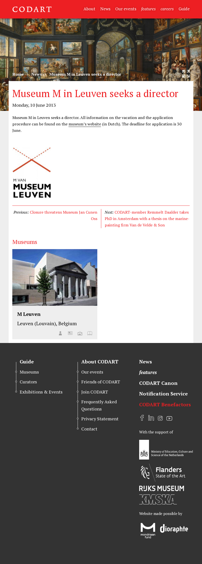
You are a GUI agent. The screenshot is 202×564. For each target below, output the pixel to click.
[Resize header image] (186, 73)
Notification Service (163, 393)
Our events (125, 9)
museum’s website (84, 124)
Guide (184, 9)
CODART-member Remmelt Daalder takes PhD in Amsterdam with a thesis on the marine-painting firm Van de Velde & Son (147, 218)
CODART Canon (158, 383)
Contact (89, 429)
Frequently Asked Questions (99, 405)
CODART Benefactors (165, 404)
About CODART (99, 361)
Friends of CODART (100, 382)
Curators (28, 382)
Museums (29, 372)
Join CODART (94, 392)
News (105, 9)
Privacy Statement (99, 419)
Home (18, 74)
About (89, 9)
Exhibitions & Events (41, 392)
